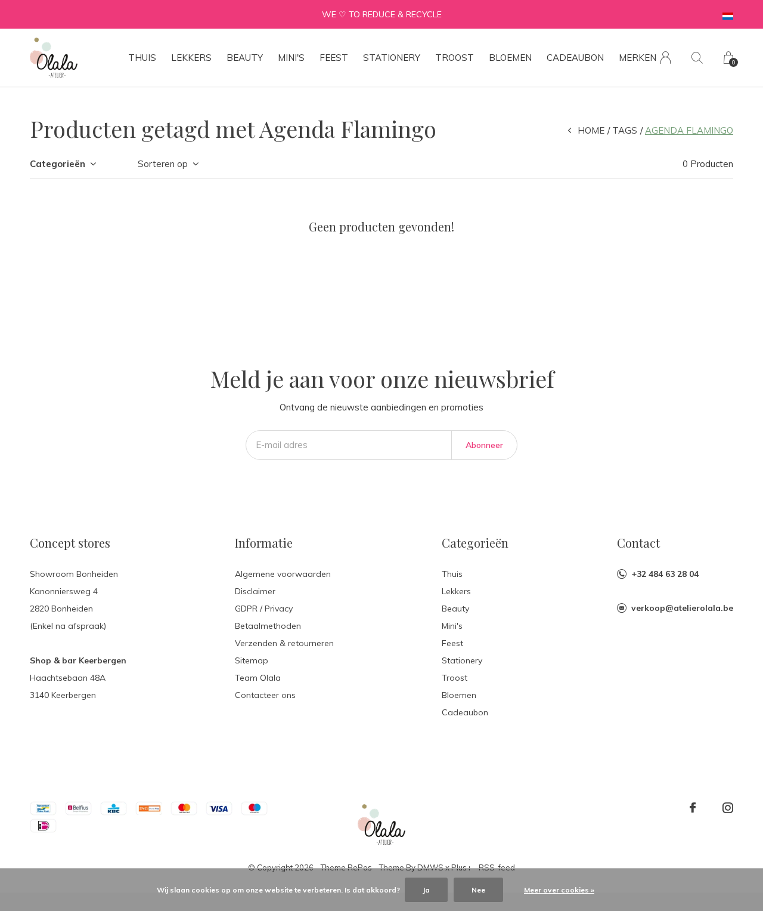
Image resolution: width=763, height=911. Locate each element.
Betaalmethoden (268, 625)
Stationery (391, 57)
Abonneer (484, 445)
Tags (624, 130)
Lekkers (191, 57)
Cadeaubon (575, 57)
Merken (637, 57)
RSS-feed (497, 867)
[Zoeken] (697, 57)
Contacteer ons (265, 695)
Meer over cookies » (559, 889)
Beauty (245, 57)
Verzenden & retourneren (284, 643)
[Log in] (665, 57)
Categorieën (57, 163)
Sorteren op (163, 163)
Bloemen (510, 57)
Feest (334, 57)
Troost (454, 57)
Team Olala (258, 677)
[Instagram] (727, 808)
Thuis (142, 57)
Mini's (291, 57)
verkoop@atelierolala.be (682, 608)
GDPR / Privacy (264, 608)
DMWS (430, 867)
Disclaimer (255, 591)
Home (591, 130)
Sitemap (251, 660)
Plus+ (461, 867)
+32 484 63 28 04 (665, 574)
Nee (478, 889)
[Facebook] (693, 808)
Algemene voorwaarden (283, 574)
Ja (426, 889)
